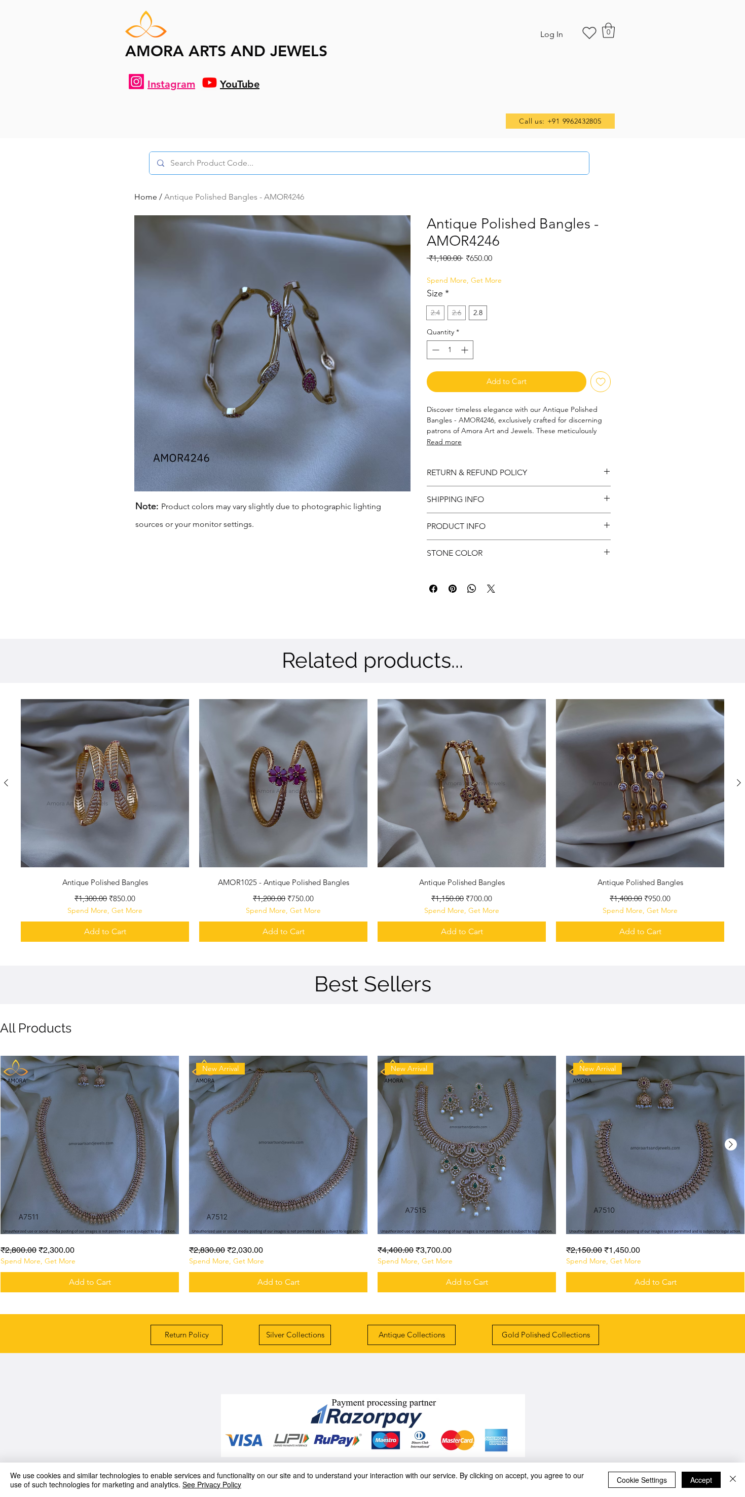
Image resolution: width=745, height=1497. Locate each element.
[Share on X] (491, 589)
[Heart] (589, 33)
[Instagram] (136, 81)
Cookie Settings (642, 1480)
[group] (372, 821)
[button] (608, 30)
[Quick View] (105, 783)
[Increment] (465, 350)
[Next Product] (739, 783)
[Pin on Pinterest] (452, 589)
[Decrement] (434, 350)
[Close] (733, 1480)
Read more (444, 441)
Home (145, 197)
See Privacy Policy (211, 1484)
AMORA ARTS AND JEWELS (226, 51)
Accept (701, 1480)
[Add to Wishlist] (600, 381)
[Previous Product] (6, 783)
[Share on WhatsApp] (472, 589)
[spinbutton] (450, 350)
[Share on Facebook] (433, 589)
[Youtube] (209, 82)
